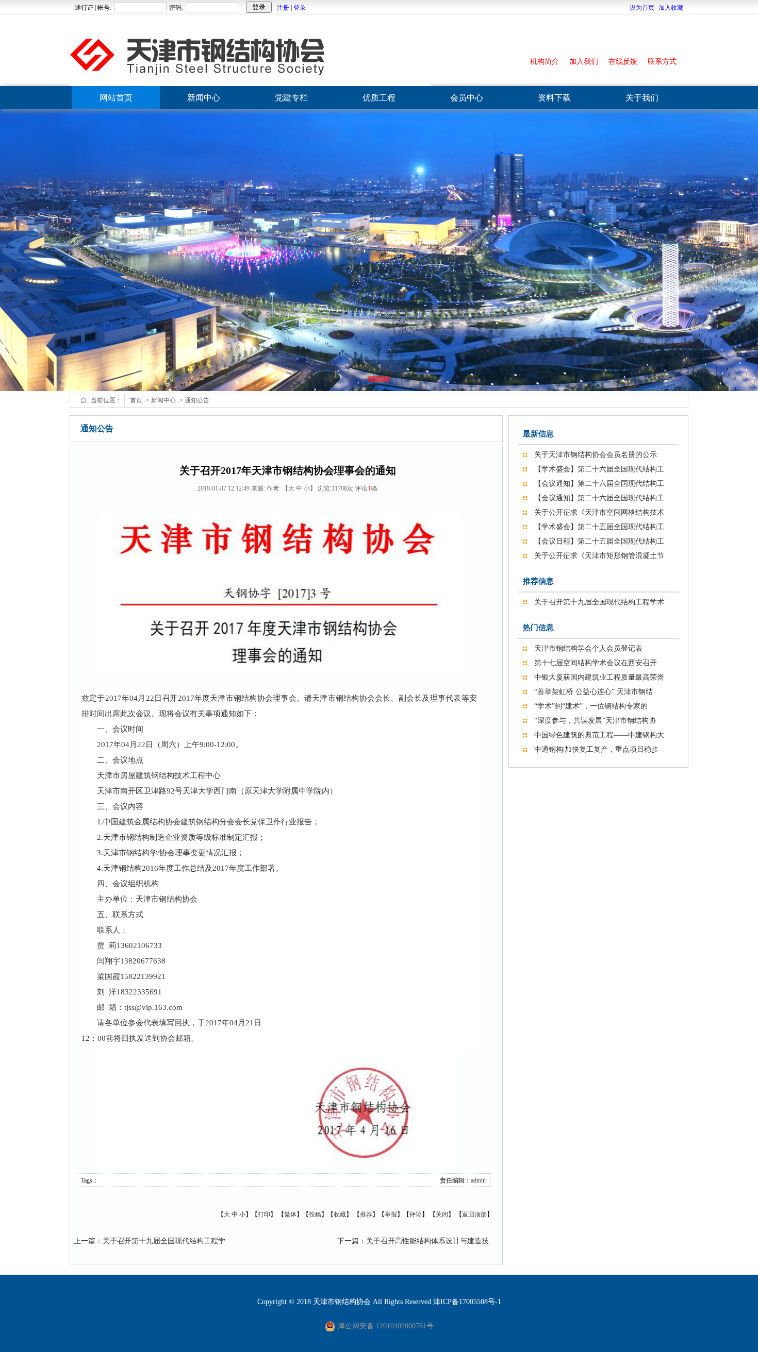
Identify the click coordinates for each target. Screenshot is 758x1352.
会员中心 (466, 97)
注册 (283, 7)
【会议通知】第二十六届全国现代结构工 (599, 483)
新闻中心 (203, 97)
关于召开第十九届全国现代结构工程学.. (166, 1241)
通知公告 (197, 400)
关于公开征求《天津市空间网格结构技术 (599, 512)
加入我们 (583, 61)
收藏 (340, 1214)
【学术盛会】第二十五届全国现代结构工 (599, 527)
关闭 (442, 1214)
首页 (136, 400)
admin (478, 1180)
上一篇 (84, 1241)
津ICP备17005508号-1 (467, 1302)
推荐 (366, 1214)
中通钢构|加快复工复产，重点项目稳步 (596, 749)
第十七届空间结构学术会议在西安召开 (595, 663)
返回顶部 (474, 1214)
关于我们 (641, 97)
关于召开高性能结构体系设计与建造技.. (429, 1241)
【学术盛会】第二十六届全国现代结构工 (599, 469)
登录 (299, 7)
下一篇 (348, 1241)
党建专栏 (291, 97)
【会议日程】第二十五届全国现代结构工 (599, 541)
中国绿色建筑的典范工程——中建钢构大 (599, 735)
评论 (415, 1214)
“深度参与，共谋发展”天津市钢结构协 (595, 720)
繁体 (290, 1214)
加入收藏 (670, 7)
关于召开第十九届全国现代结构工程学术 (599, 602)
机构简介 (544, 61)
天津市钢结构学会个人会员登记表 (588, 648)
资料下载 (554, 97)
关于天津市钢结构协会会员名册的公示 (595, 455)
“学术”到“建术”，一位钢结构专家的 (591, 706)
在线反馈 (622, 61)
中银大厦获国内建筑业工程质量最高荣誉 (599, 677)
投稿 (315, 1214)
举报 (391, 1214)
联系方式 (662, 61)
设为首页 (642, 7)
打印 (264, 1214)
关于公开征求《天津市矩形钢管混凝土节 (599, 556)
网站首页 (116, 97)
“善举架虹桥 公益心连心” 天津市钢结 (593, 692)
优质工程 (379, 97)
